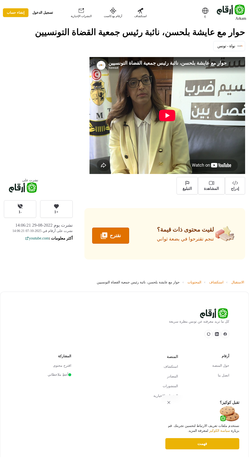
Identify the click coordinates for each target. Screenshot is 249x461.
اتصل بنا (223, 375)
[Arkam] (124, 313)
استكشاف (171, 366)
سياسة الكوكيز (219, 430)
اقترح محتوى (62, 365)
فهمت (202, 444)
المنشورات (170, 386)
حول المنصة (220, 365)
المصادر (172, 376)
